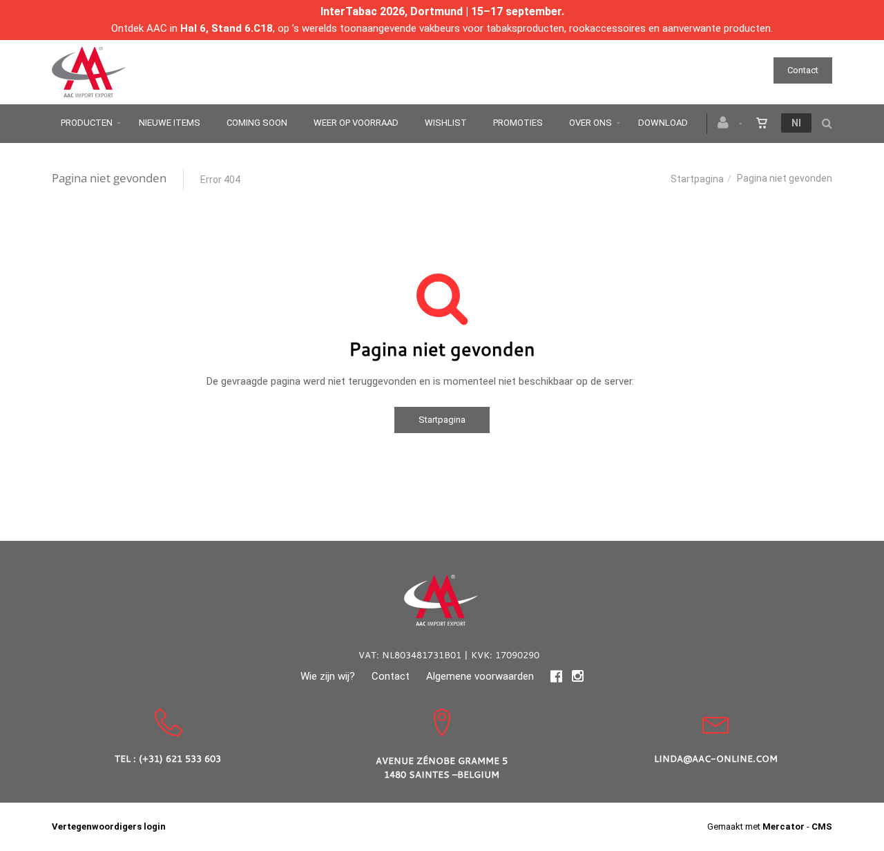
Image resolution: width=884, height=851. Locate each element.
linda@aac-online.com (716, 758)
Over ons (590, 122)
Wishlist (446, 122)
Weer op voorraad (356, 122)
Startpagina (697, 178)
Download (663, 122)
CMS (821, 826)
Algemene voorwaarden (480, 676)
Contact (802, 70)
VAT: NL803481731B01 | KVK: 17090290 (449, 655)
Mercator (783, 826)
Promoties (518, 122)
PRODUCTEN (87, 122)
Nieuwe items (169, 122)
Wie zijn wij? (327, 676)
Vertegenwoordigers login (109, 826)
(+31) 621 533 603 (180, 758)
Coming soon (257, 122)
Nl (796, 122)
